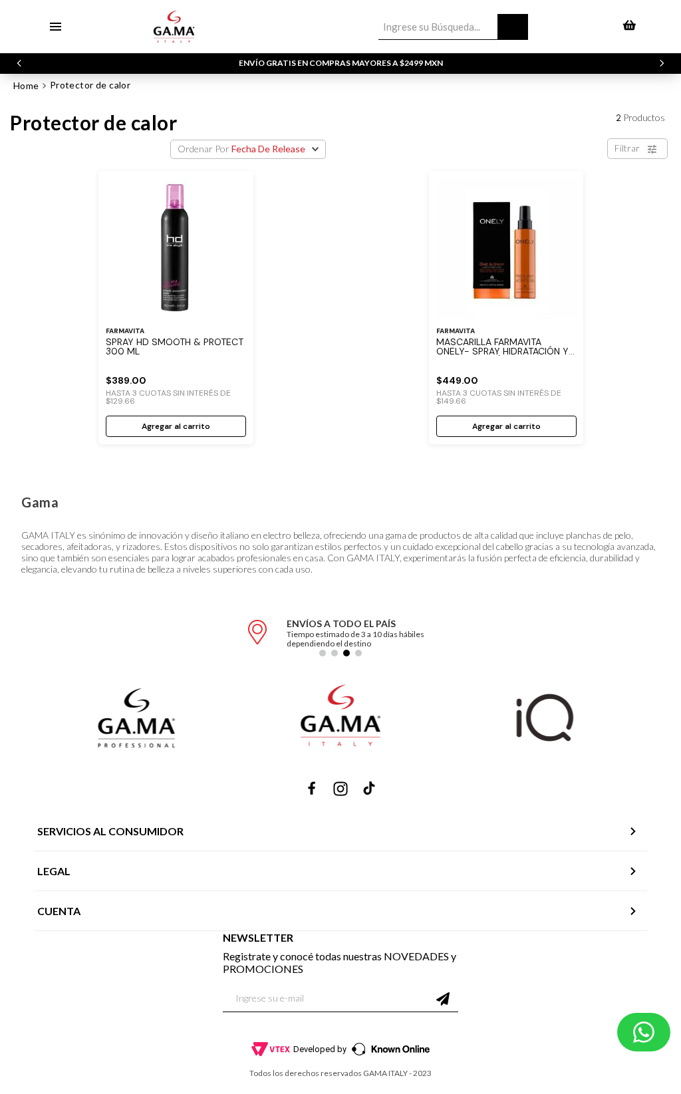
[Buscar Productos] (512, 27)
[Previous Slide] (19, 63)
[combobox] (453, 27)
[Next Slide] (661, 63)
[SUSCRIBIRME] (443, 999)
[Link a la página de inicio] (26, 86)
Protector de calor (90, 84)
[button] (322, 653)
